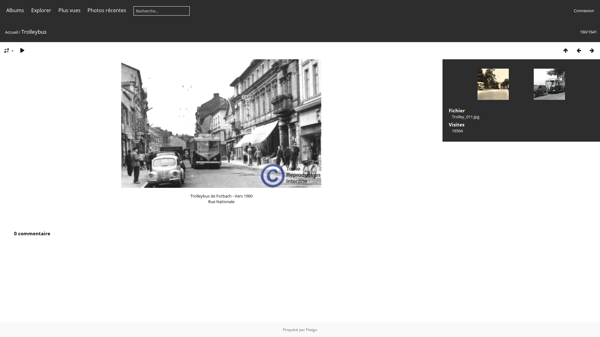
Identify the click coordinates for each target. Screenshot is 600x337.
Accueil (11, 32)
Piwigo (311, 329)
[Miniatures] (565, 50)
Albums (15, 10)
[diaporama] (22, 50)
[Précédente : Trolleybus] (578, 50)
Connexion (584, 10)
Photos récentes (107, 10)
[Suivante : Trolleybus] (591, 50)
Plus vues (69, 10)
